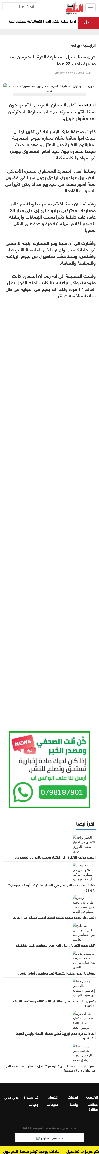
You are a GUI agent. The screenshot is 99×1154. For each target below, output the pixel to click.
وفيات (33, 1104)
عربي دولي (11, 1097)
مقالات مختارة (93, 1106)
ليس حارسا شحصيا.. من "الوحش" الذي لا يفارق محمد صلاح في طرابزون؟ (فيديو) (51, 1067)
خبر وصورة (31, 1097)
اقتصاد (53, 1097)
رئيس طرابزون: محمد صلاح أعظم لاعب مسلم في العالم (54, 917)
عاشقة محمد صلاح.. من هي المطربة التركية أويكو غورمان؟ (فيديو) (52, 887)
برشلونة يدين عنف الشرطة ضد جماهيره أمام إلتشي (57, 972)
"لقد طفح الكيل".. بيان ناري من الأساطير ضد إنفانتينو (56, 945)
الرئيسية (89, 44)
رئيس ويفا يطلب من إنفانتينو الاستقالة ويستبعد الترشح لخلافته (54, 1002)
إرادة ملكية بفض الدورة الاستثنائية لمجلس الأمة (42, 21)
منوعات (52, 1104)
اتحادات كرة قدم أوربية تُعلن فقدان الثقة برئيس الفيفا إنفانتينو (56, 1035)
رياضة (75, 44)
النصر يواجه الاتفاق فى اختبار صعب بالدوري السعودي (55, 857)
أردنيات (73, 1097)
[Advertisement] (49, 507)
